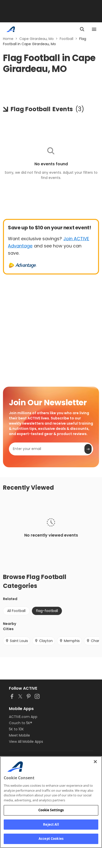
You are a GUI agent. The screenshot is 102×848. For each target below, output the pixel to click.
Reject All (51, 824)
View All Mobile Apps (26, 741)
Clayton (46, 640)
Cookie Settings (51, 810)
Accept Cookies (51, 838)
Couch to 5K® (20, 722)
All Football (16, 610)
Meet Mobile (19, 735)
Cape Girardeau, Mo (36, 38)
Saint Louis (19, 640)
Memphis (72, 640)
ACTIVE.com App (23, 716)
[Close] (95, 761)
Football (66, 38)
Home (8, 38)
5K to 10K (16, 729)
